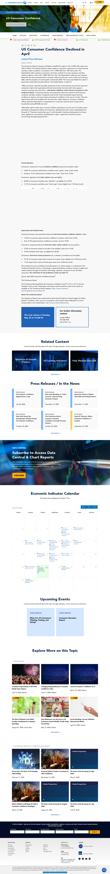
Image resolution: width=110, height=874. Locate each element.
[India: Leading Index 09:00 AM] (25, 566)
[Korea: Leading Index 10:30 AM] (61, 532)
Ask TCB (45, 850)
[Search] (83, 2)
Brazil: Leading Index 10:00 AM (78, 542)
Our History (10, 846)
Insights (3, 7)
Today (89, 507)
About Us (4, 30)
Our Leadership (11, 850)
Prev (84, 507)
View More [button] (54, 732)
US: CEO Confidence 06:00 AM (64, 529)
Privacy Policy (18, 867)
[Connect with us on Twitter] (83, 858)
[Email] (28, 45)
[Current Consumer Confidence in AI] (84, 674)
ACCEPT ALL (46, 872)
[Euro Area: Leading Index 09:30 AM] (37, 553)
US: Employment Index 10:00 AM (29, 542)
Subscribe (19, 475)
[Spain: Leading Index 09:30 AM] (74, 527)
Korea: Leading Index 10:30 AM (65, 534)
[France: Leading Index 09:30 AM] (49, 553)
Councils (4, 22)
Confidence (44, 35)
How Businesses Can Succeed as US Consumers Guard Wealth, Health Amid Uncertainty (55, 721)
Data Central (91, 35)
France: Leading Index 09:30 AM (53, 555)
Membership (5, 26)
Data (2, 15)
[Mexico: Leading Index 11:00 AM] (49, 557)
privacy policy (25, 870)
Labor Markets (57, 35)
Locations (10, 855)
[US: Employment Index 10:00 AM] (25, 540)
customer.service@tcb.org (67, 848)
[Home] (16, 2)
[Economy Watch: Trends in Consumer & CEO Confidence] (55, 759)
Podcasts (45, 846)
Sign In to (7, 41)
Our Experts (11, 848)
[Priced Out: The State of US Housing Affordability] (26, 759)
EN (92, 2)
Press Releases (11, 853)
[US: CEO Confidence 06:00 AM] (61, 527)
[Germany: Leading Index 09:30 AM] (49, 540)
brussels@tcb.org (65, 854)
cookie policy (55, 868)
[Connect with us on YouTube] (86, 858)
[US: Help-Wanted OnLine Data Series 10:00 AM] (49, 545)
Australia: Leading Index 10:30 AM (65, 545)
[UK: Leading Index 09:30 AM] (61, 540)
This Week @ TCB (6, 38)
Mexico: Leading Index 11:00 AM (53, 560)
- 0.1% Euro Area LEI (41, 40)
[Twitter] (25, 45)
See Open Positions (88, 846)
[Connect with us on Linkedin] (90, 858)
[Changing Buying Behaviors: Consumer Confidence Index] (55, 674)
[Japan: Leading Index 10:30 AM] (37, 540)
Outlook (23, 35)
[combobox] (91, 2)
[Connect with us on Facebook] (79, 858)
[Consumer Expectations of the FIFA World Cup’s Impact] (26, 674)
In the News (11, 851)
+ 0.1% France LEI (62, 40)
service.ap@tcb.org (65, 862)
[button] (29, 24)
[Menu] (2, 2)
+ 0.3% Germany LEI (85, 40)
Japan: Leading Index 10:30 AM (41, 542)
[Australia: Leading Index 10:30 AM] (61, 543)
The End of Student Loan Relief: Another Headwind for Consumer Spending (23, 721)
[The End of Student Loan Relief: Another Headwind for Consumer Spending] (26, 706)
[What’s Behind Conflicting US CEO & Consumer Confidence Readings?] (26, 791)
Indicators (33, 35)
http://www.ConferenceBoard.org (56, 303)
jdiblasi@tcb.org (65, 322)
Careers (3, 34)
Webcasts (45, 845)
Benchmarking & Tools (74, 35)
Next (94, 507)
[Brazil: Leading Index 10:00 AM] (74, 540)
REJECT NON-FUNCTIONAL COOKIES (58, 872)
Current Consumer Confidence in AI (82, 686)
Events (3, 11)
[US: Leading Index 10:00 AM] (61, 553)
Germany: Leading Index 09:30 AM (53, 542)
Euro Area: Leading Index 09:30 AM (41, 555)
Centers (3, 18)
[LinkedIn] (22, 45)
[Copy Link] (31, 45)
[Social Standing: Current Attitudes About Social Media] (84, 706)
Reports (27, 850)
